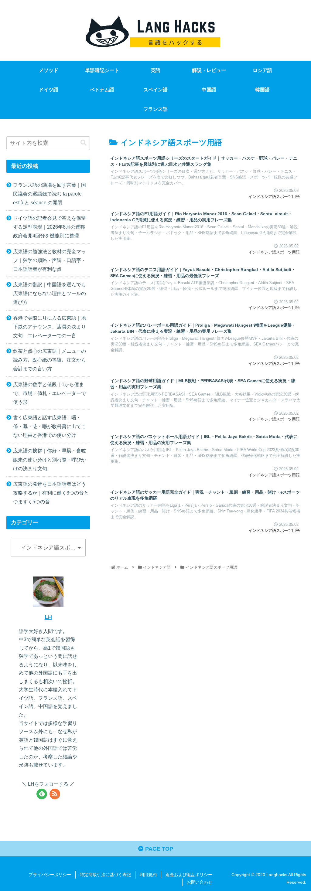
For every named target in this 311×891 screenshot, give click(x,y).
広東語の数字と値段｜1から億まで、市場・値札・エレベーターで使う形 (49, 393)
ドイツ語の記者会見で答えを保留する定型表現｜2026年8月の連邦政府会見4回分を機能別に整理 (49, 226)
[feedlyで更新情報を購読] (41, 794)
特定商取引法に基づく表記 (105, 874)
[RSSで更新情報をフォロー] (55, 794)
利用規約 (148, 874)
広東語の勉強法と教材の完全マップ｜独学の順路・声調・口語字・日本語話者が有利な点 (49, 260)
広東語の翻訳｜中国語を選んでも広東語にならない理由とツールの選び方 (49, 293)
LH (48, 617)
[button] (83, 142)
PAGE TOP (158, 849)
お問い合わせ (199, 882)
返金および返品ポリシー (189, 874)
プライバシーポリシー (50, 874)
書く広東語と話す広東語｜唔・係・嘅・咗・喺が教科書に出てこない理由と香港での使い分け (49, 426)
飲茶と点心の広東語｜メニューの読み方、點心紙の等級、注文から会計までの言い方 (49, 359)
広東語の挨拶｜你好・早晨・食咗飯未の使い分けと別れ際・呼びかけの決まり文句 (49, 459)
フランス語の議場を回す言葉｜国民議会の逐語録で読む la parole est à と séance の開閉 (49, 193)
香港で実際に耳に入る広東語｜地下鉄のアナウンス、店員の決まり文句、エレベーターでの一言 (49, 326)
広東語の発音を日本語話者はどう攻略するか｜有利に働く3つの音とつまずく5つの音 (51, 492)
